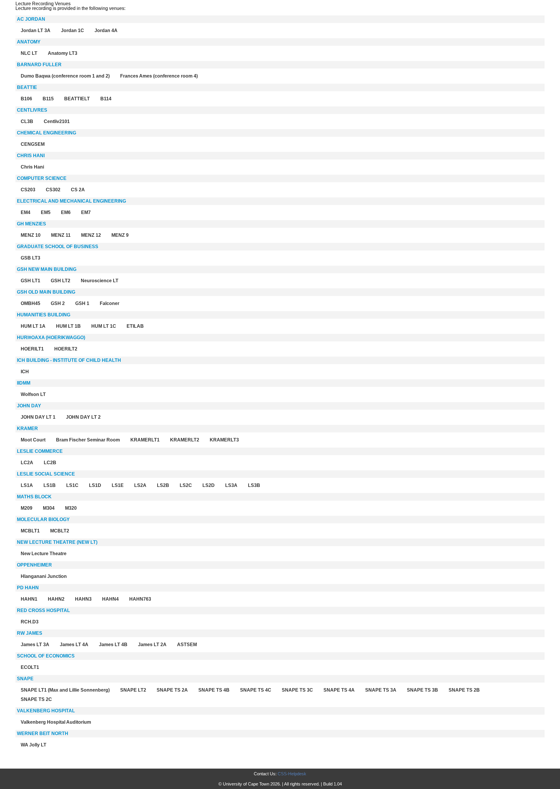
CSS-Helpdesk (292, 773)
